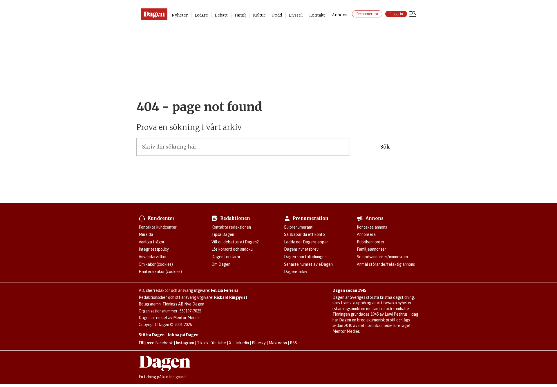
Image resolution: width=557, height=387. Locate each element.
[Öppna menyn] (413, 14)
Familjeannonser (371, 249)
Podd (277, 15)
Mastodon (278, 343)
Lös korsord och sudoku (232, 249)
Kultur (259, 15)
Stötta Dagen (151, 334)
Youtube (218, 343)
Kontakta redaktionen (231, 227)
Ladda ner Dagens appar (306, 242)
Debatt (221, 15)
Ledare (201, 15)
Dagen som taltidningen (305, 256)
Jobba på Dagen (182, 334)
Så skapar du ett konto (304, 234)
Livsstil (296, 15)
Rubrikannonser (370, 242)
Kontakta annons (372, 227)
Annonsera (366, 234)
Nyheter (180, 15)
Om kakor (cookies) (156, 264)
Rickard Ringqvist (230, 297)
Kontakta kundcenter (158, 227)
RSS (293, 343)
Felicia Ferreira (224, 290)
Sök (385, 147)
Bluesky (259, 343)
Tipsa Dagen (222, 234)
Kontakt (317, 15)
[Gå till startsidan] (154, 14)
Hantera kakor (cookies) (160, 271)
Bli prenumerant (298, 227)
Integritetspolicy (154, 249)
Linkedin (241, 343)
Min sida (146, 234)
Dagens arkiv (295, 271)
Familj (240, 15)
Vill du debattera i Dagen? (235, 242)
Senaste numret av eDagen (308, 264)
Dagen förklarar (225, 256)
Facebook (164, 343)
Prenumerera (367, 14)
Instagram (185, 343)
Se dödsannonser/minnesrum (382, 256)
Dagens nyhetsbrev (301, 249)
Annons (339, 14)
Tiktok (203, 343)
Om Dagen (220, 264)
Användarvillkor (153, 256)
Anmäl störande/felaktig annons (386, 264)
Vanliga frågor (151, 242)
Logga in (396, 14)
